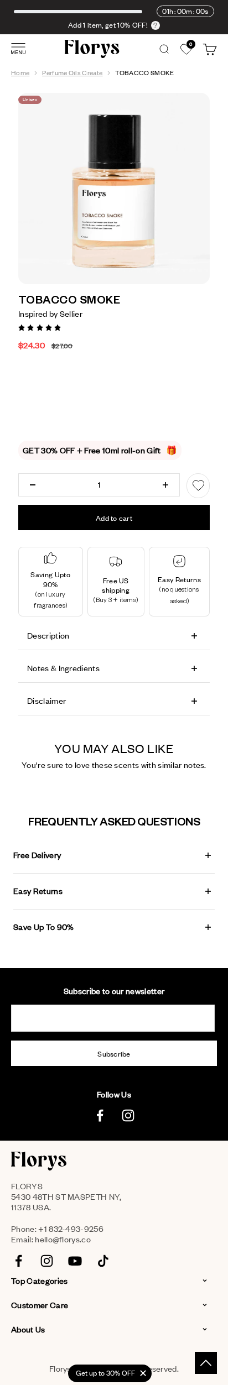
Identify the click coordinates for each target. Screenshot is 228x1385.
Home (20, 73)
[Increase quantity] (165, 485)
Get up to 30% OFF (105, 1372)
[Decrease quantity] (32, 485)
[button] (40, 327)
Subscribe (114, 1053)
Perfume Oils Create (72, 73)
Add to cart (114, 518)
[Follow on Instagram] (128, 1115)
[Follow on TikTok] (103, 1260)
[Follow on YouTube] (75, 1260)
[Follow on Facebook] (99, 1115)
